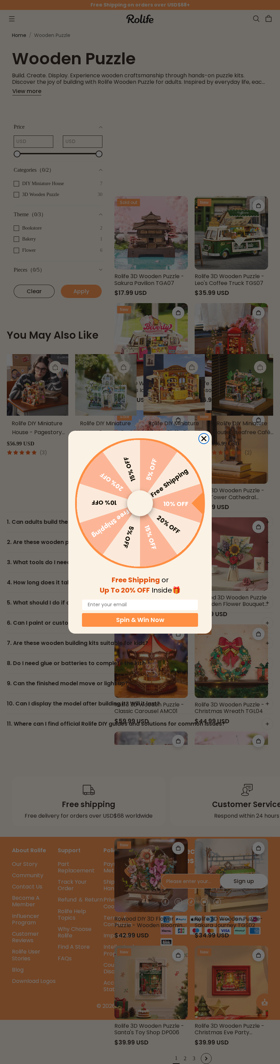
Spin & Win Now (140, 619)
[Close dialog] (204, 438)
